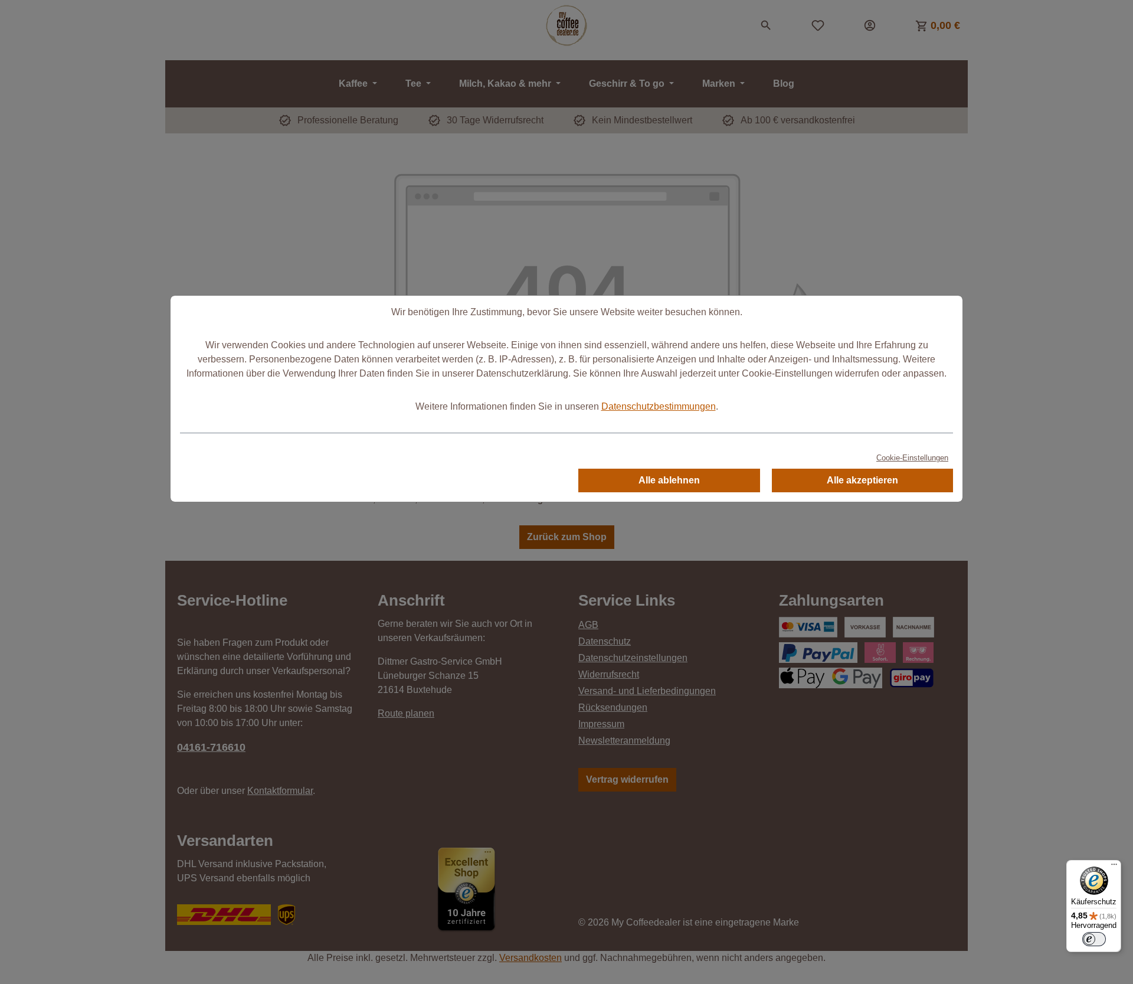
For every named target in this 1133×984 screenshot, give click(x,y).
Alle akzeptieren (862, 480)
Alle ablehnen (669, 480)
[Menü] (1114, 867)
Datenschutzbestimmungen (658, 406)
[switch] (1094, 939)
